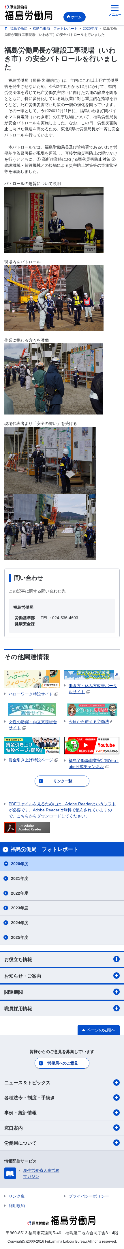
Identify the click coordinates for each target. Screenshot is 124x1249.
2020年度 (19, 863)
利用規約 (17, 1205)
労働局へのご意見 (62, 1063)
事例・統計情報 (20, 1112)
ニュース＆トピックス (27, 1082)
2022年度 (19, 893)
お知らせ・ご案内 (22, 976)
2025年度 (19, 937)
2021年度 (19, 878)
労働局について (20, 1143)
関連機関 (13, 992)
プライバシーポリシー (89, 1196)
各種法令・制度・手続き (29, 1097)
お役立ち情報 (18, 959)
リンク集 (17, 1196)
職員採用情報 (18, 1008)
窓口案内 (13, 1128)
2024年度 (19, 922)
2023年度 (19, 908)
